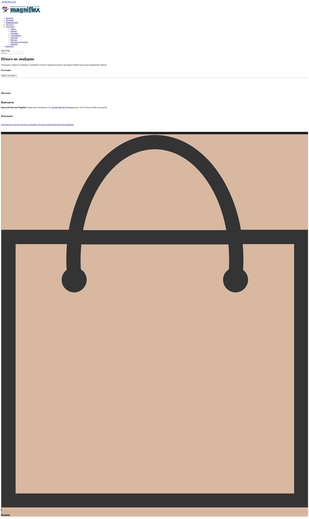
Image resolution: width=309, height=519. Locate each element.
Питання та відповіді (19, 42)
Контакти (10, 46)
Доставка (14, 33)
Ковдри (14, 31)
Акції (3, 125)
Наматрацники (12, 22)
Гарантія (14, 38)
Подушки (10, 20)
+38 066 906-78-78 (8, 2)
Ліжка (13, 29)
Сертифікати (16, 35)
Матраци (9, 18)
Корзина (14, 44)
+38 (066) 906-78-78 (59, 107)
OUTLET (10, 25)
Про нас (14, 40)
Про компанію (68, 125)
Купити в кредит (13, 125)
